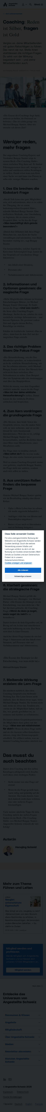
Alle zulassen (23, 570)
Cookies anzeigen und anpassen (18, 563)
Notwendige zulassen (22, 576)
